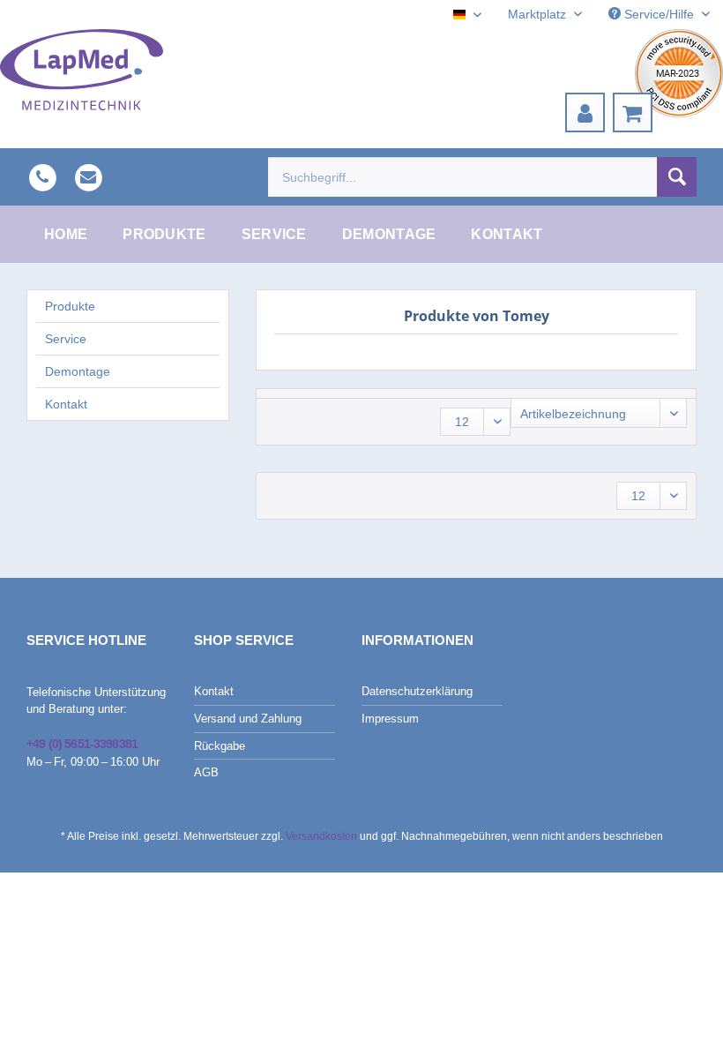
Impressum (390, 718)
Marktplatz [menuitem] (539, 14)
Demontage (77, 371)
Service (65, 339)
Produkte (70, 306)
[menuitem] (585, 112)
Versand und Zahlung (248, 718)
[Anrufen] (42, 176)
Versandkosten (321, 836)
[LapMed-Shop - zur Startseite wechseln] (81, 69)
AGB (206, 772)
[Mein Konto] (585, 112)
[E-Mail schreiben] (88, 176)
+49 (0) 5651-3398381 (82, 744)
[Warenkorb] (632, 112)
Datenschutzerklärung (417, 691)
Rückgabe (219, 746)
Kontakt (66, 404)
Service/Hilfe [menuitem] (659, 14)
